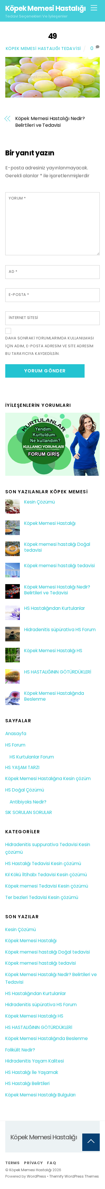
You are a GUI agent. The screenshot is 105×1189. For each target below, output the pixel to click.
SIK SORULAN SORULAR (28, 812)
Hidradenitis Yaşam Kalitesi (34, 1061)
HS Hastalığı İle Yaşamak (31, 1072)
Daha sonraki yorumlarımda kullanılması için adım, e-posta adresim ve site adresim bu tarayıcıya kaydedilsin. (49, 346)
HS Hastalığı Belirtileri (27, 1083)
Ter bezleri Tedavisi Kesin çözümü (41, 897)
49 (52, 36)
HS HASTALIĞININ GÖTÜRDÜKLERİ (57, 672)
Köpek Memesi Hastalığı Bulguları (40, 1095)
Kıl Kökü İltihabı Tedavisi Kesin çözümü (46, 875)
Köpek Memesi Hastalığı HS (53, 651)
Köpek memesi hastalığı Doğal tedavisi (57, 547)
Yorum (17, 198)
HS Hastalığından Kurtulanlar (54, 608)
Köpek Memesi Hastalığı (50, 523)
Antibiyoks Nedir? (28, 802)
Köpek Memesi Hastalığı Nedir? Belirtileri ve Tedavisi (50, 121)
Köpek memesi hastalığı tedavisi (59, 566)
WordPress (36, 1176)
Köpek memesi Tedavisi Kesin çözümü (46, 886)
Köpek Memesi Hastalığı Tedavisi (43, 48)
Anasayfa (15, 733)
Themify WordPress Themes (74, 1176)
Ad (13, 271)
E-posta (19, 294)
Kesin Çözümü (39, 502)
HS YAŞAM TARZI (22, 767)
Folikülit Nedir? (20, 1050)
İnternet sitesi (23, 317)
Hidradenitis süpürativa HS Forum (60, 630)
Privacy (33, 1163)
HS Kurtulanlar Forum (32, 757)
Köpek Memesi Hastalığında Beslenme (54, 696)
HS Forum (15, 745)
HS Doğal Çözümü (24, 790)
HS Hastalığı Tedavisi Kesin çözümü (43, 863)
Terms (12, 1163)
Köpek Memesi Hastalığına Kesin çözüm (48, 778)
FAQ (51, 1163)
